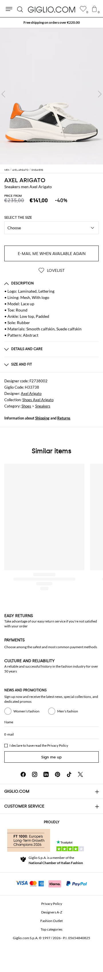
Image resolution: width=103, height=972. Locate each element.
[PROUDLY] (28, 840)
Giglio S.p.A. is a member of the (56, 860)
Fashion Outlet (51, 921)
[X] (80, 774)
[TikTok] (69, 774)
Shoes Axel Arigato (38, 399)
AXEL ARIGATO (24, 180)
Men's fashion (67, 711)
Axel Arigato (31, 393)
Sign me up (51, 757)
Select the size (18, 218)
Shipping (42, 418)
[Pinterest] (57, 774)
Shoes (26, 406)
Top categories (51, 929)
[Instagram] (34, 774)
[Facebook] (23, 774)
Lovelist (55, 270)
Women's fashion (26, 711)
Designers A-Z (51, 912)
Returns (63, 418)
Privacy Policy (57, 745)
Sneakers (42, 406)
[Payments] (51, 883)
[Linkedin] (46, 774)
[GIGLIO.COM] (51, 9)
